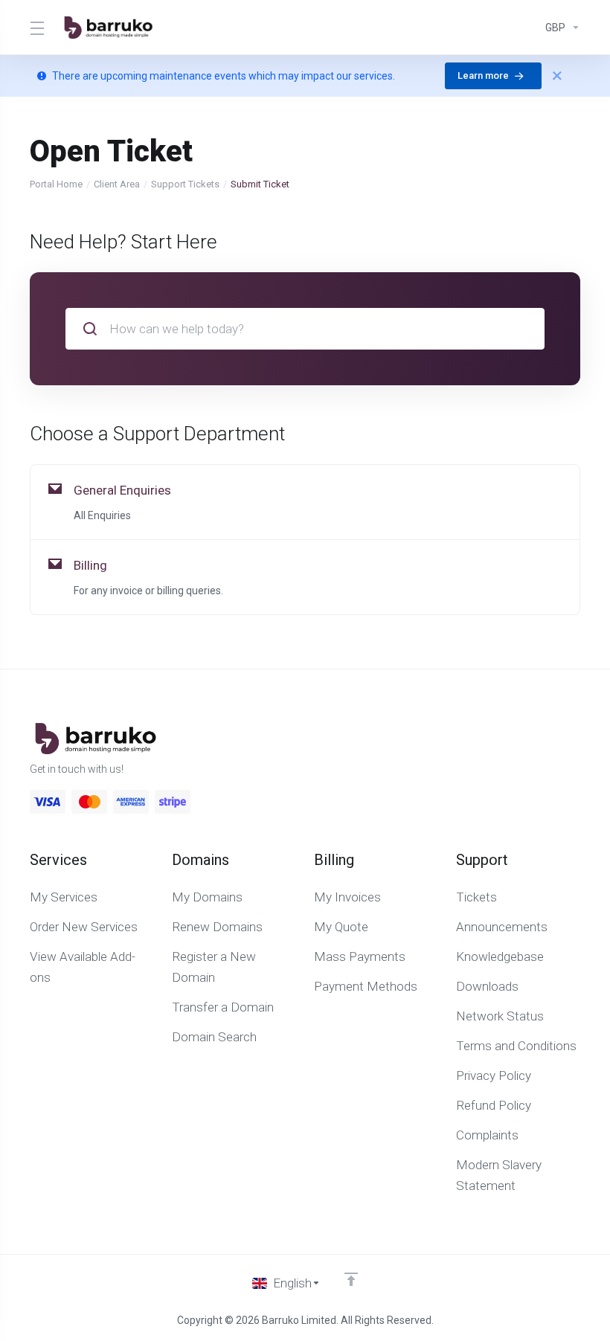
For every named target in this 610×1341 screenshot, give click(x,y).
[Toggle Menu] (36, 27)
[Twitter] (556, 750)
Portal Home (56, 184)
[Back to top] (351, 1279)
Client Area (117, 184)
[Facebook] (533, 750)
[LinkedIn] (580, 750)
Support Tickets (185, 184)
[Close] (557, 76)
